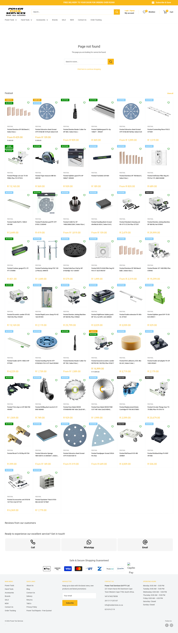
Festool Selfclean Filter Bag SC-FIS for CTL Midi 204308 (158, 177)
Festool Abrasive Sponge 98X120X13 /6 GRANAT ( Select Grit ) (46, 454)
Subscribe (70, 603)
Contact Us (82, 20)
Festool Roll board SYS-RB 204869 (129, 454)
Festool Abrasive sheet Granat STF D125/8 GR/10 (73, 454)
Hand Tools (25, 20)
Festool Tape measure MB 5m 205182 (45, 177)
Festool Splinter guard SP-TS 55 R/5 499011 (158, 316)
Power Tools (9, 20)
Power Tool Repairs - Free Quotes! (39, 611)
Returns (29, 600)
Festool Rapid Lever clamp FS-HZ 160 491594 (46, 316)
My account (129, 13)
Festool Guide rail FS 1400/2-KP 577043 (18, 362)
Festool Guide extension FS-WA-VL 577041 (131, 316)
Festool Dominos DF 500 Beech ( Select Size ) (18, 131)
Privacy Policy (32, 607)
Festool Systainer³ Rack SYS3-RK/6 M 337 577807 (46, 501)
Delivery (29, 596)
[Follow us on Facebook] (167, 625)
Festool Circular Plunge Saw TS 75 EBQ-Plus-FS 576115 (158, 408)
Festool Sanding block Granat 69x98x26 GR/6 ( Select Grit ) (101, 223)
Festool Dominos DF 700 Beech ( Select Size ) (131, 177)
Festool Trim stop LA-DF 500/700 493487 (18, 408)
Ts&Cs (29, 603)
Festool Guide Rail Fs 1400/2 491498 (17, 223)
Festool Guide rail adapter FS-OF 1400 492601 (158, 362)
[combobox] (72, 12)
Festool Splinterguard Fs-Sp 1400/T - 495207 (101, 131)
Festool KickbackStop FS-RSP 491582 (157, 454)
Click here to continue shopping (89, 69)
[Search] (117, 12)
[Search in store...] (111, 62)
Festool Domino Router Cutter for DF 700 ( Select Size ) (74, 362)
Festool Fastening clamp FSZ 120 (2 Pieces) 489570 (46, 269)
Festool (10, 126)
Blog (28, 589)
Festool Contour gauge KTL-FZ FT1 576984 (17, 269)
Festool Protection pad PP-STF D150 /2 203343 (46, 223)
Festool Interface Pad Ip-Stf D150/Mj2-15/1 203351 (73, 269)
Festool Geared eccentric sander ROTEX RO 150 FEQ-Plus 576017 (102, 362)
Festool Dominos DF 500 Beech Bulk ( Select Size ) (130, 269)
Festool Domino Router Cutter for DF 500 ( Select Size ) (74, 131)
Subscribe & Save (163, 2)
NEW (72, 20)
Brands (55, 20)
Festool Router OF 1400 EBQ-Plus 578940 (158, 269)
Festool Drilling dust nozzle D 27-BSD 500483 (46, 408)
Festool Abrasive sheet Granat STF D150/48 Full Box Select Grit (131, 131)
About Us (30, 585)
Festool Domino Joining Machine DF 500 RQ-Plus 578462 (74, 316)
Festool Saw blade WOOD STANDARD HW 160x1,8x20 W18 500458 (74, 408)
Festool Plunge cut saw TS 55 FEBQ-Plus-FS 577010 (17, 177)
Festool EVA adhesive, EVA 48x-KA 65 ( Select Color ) (131, 362)
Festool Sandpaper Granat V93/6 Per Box (102, 454)
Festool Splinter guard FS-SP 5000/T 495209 (73, 177)
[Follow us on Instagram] (171, 625)
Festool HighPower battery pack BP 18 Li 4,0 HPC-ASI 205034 (102, 316)
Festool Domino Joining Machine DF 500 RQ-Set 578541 (158, 223)
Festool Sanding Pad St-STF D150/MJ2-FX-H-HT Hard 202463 (46, 362)
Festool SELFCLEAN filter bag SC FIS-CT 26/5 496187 (102, 269)
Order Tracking (96, 20)
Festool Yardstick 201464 (100, 176)
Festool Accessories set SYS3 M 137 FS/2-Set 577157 (18, 501)
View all (170, 93)
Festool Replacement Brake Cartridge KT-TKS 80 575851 (129, 408)
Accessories (40, 20)
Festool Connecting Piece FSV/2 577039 (158, 131)
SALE (64, 20)
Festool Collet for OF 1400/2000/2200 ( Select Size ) (74, 223)
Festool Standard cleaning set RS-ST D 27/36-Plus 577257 (130, 223)
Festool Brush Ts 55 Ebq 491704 (18, 453)
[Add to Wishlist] (28, 103)
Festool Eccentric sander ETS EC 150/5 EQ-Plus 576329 (18, 316)
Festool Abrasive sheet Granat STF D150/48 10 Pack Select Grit (46, 131)
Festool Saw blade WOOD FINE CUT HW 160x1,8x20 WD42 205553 (101, 408)
